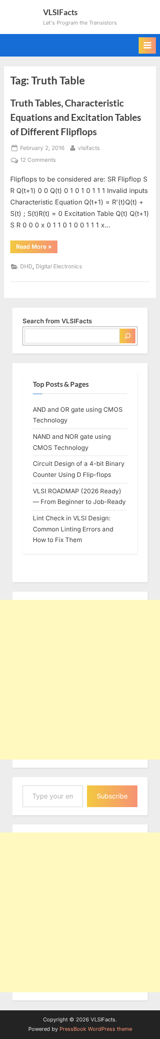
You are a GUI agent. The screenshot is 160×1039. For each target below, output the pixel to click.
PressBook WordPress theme (95, 1029)
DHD (26, 266)
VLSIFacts (60, 12)
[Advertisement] (80, 680)
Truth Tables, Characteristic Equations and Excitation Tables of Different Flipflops (75, 117)
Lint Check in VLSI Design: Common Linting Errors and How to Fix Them (73, 529)
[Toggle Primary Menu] (147, 45)
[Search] (127, 336)
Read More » (36, 248)
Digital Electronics (59, 266)
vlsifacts (89, 147)
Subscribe (112, 796)
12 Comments (38, 160)
